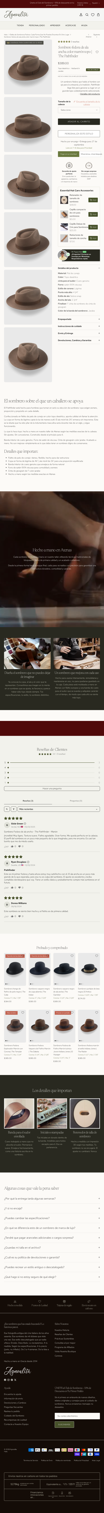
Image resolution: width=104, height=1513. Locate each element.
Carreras (58, 1355)
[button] (64, 41)
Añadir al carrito (79, 121)
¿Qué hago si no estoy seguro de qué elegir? (30, 1277)
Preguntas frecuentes (13, 1407)
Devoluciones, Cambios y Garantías (74, 340)
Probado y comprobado (52, 948)
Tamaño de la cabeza (64, 103)
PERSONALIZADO (37, 25)
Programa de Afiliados (64, 1347)
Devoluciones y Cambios (15, 1402)
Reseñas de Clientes (64, 1334)
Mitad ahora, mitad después (91, 154)
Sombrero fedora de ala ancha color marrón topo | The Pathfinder (27, 37)
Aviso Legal (96, 1460)
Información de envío (13, 1398)
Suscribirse (64, 1424)
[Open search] (7, 809)
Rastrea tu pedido (12, 1411)
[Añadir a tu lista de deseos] (97, 52)
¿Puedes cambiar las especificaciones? (27, 1218)
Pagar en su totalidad (68, 154)
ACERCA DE (70, 25)
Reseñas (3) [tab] (28, 801)
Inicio (6, 34)
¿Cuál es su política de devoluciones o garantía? (32, 1257)
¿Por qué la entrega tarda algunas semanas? (30, 1198)
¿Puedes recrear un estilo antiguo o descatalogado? (34, 1267)
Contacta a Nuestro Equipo (16, 1424)
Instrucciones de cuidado (70, 326)
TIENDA (20, 25)
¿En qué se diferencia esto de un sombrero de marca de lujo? (39, 1228)
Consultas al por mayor (65, 1343)
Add (94, 200)
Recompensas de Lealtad (15, 1420)
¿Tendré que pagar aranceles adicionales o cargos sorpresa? (39, 1237)
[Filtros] (14, 809)
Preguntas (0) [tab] (76, 801)
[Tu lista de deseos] (93, 14)
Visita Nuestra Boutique (65, 1351)
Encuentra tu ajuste (12, 1394)
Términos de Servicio (30, 1460)
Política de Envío (47, 1460)
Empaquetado (64, 319)
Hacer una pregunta (52, 788)
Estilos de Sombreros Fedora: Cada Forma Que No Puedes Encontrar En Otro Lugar (39, 34)
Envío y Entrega (65, 333)
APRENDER (55, 25)
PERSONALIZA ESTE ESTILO (79, 133)
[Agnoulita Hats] (16, 15)
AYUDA (84, 25)
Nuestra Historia (62, 1330)
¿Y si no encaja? (13, 1208)
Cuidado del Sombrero (14, 1415)
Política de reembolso (63, 1460)
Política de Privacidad (81, 1460)
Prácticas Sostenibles (64, 1338)
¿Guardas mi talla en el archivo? (22, 1247)
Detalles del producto (68, 268)
